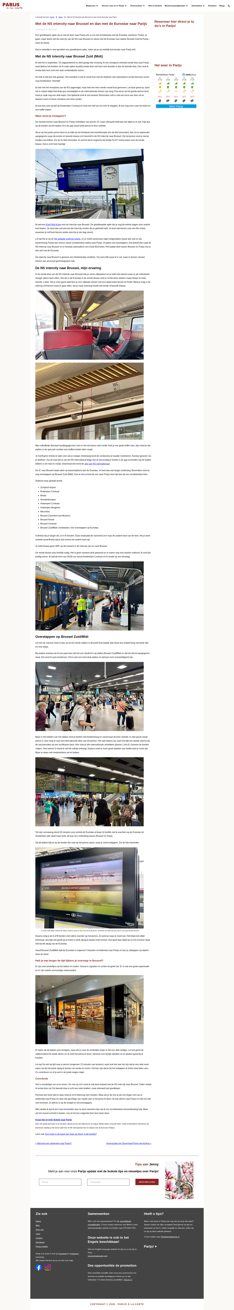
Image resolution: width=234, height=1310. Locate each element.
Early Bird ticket (53, 224)
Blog (38, 1225)
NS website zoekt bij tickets (67, 239)
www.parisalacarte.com (98, 1256)
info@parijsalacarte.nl (170, 1237)
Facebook (62, 1254)
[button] (228, 6)
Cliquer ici (128, 1280)
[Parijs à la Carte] (13, 4)
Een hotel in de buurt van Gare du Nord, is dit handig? (71, 1134)
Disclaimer (40, 1242)
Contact (39, 1238)
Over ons (40, 1230)
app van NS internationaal (97, 464)
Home (38, 1221)
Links (38, 1234)
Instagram (74, 1254)
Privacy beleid (42, 1246)
